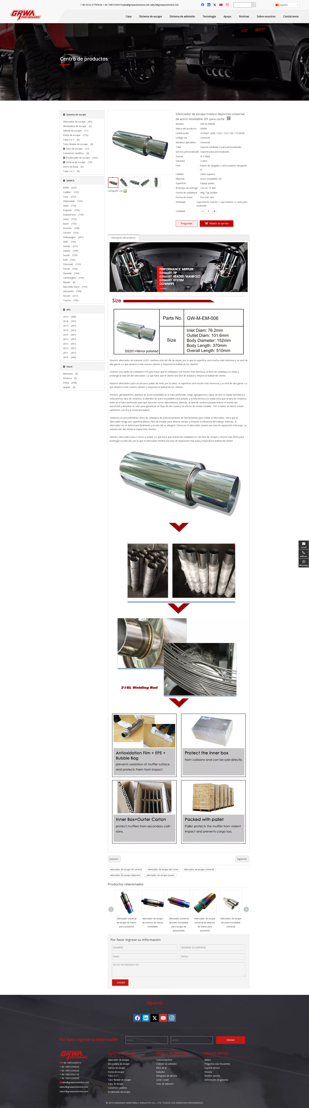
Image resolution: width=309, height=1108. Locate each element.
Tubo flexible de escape (119, 1080)
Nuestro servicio (212, 1076)
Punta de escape (116, 1072)
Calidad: (180, 174)
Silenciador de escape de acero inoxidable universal (230, 922)
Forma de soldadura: (186, 192)
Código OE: (181, 137)
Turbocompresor (164, 1060)
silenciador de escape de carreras (126, 869)
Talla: (178, 147)
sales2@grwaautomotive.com (164, 5)
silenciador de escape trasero (160, 875)
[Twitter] (215, 5)
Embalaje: (181, 201)
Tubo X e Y (113, 1076)
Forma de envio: (184, 197)
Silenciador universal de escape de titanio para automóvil (126, 922)
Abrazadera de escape (118, 1064)
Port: (178, 165)
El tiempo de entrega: (187, 187)
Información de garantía (216, 1080)
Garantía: (180, 160)
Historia (208, 1072)
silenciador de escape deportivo (125, 875)
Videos (207, 1060)
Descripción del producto (123, 237)
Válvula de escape (116, 1068)
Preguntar (186, 223)
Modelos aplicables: (186, 142)
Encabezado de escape (119, 1092)
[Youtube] (221, 5)
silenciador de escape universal (199, 869)
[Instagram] (227, 5)
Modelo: (180, 123)
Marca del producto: (186, 128)
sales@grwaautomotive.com (136, 5)
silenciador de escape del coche (163, 869)
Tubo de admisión (165, 1084)
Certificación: (182, 133)
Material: (180, 178)
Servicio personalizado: (188, 151)
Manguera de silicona (166, 1076)
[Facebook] (203, 5)
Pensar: (179, 156)
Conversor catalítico (117, 1088)
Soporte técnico (212, 1068)
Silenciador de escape (118, 1060)
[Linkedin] (209, 5)
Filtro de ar (161, 1068)
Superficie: (181, 183)
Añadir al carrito (219, 223)
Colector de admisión (166, 1064)
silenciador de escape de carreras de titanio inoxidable (152, 922)
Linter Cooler (162, 1080)
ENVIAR (121, 982)
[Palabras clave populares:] (253, 4)
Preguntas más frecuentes (217, 1064)
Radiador (160, 1072)
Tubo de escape (115, 1084)
